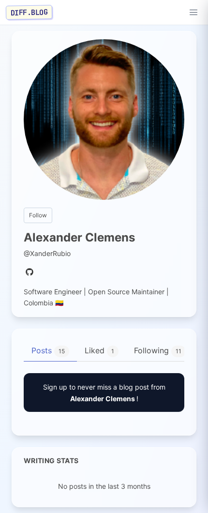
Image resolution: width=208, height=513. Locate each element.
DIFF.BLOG (29, 12)
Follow (38, 215)
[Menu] (193, 12)
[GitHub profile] (29, 272)
